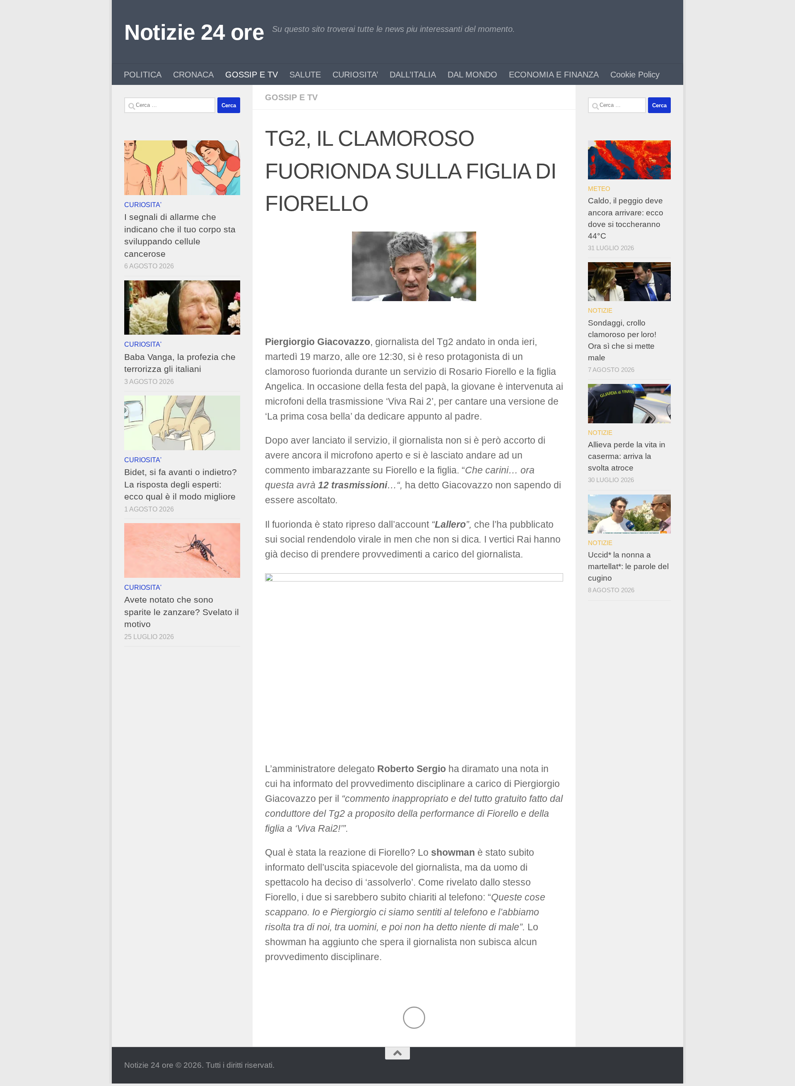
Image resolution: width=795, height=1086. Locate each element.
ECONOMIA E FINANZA (554, 74)
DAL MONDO (472, 74)
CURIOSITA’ (355, 74)
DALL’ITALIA (413, 74)
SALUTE (305, 74)
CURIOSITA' (142, 204)
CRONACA (193, 74)
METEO (599, 188)
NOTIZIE (600, 310)
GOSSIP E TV (251, 74)
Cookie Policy (635, 74)
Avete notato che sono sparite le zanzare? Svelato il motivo (181, 612)
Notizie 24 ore (194, 32)
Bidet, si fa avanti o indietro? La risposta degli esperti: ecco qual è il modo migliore (180, 484)
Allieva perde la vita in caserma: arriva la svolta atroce (626, 456)
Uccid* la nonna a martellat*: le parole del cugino (628, 566)
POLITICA (142, 74)
